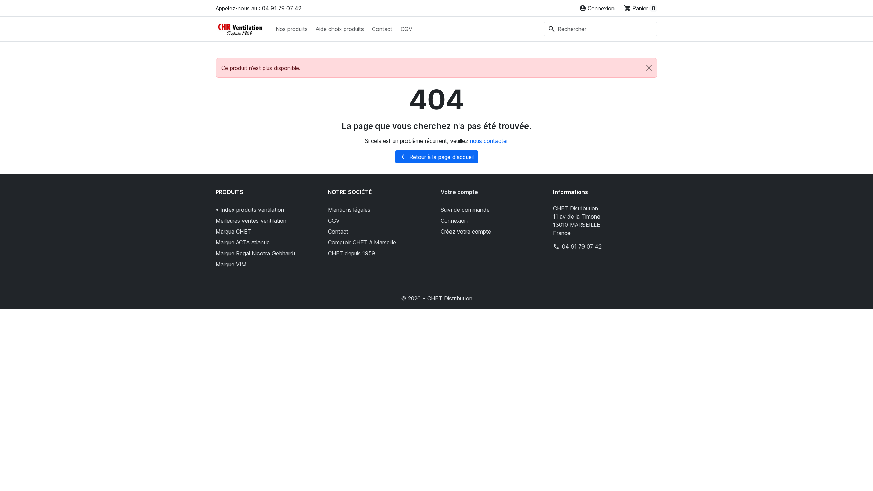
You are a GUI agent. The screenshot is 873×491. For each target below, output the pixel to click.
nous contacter (489, 140)
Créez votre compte (466, 231)
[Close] (649, 67)
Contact (382, 29)
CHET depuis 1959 (351, 253)
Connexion (454, 220)
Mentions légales (349, 209)
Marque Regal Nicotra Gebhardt (256, 253)
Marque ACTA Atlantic (243, 242)
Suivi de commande (465, 209)
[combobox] (600, 29)
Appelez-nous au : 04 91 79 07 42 (258, 8)
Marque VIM (231, 264)
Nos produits (292, 29)
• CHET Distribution (447, 298)
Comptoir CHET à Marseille (362, 242)
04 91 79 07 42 (582, 246)
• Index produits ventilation (250, 209)
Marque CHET (233, 231)
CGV (406, 29)
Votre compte (459, 192)
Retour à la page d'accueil (437, 156)
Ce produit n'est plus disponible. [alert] (260, 67)
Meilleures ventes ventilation (251, 220)
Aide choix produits (340, 29)
